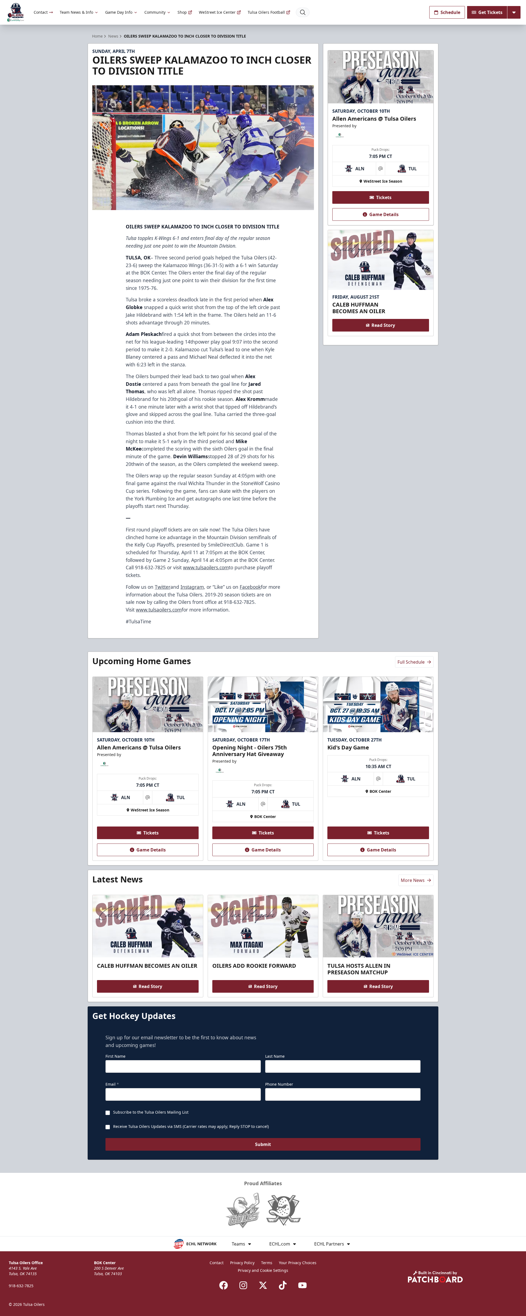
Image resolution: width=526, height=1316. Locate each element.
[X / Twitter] (263, 1285)
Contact (41, 12)
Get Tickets (490, 12)
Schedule (450, 12)
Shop (182, 12)
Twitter (162, 587)
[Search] (303, 12)
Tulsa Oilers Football (266, 12)
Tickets (383, 197)
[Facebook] (223, 1285)
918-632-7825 (21, 1285)
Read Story (383, 325)
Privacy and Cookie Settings (263, 1270)
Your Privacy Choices (297, 1262)
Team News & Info (76, 12)
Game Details (384, 214)
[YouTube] (302, 1285)
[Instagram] (243, 1285)
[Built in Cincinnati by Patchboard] (435, 1277)
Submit (263, 1144)
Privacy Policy (242, 1262)
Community (154, 12)
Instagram (192, 587)
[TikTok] (282, 1285)
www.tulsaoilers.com (206, 567)
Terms (266, 1262)
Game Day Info (118, 12)
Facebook (250, 587)
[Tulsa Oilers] (15, 12)
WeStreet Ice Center (217, 12)
